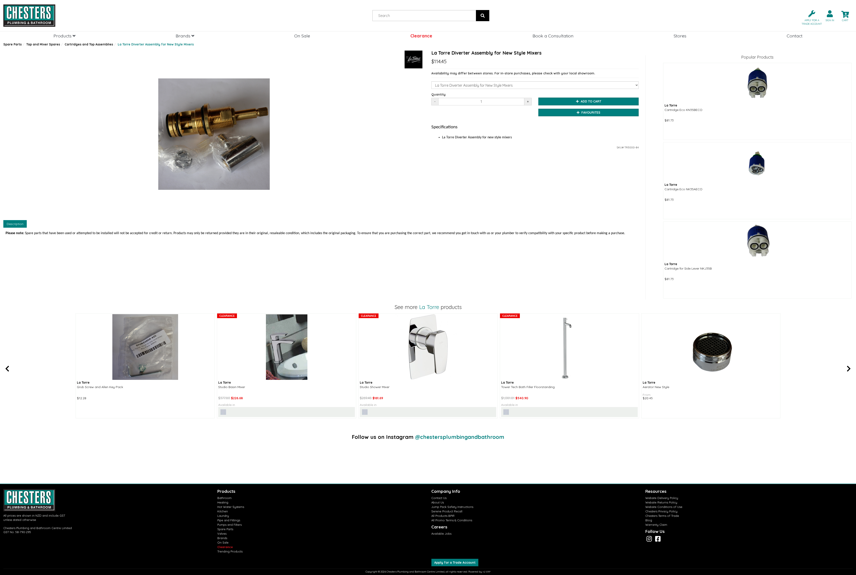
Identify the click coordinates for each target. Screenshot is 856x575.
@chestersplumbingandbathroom (459, 437)
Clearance (421, 36)
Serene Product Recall (446, 511)
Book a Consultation (553, 36)
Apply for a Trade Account (454, 563)
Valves (221, 533)
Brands (183, 36)
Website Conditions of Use (663, 507)
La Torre (429, 307)
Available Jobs (441, 533)
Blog (648, 520)
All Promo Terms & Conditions (451, 520)
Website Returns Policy (661, 502)
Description (15, 224)
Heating (222, 502)
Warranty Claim (656, 524)
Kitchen (222, 511)
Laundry (223, 516)
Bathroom (224, 498)
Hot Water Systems (230, 507)
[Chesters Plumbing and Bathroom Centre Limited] (107, 15)
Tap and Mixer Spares (43, 44)
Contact (794, 36)
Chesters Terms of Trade (662, 516)
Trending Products (230, 551)
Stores (680, 36)
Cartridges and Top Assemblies (89, 44)
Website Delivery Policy (661, 498)
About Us (437, 502)
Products (63, 36)
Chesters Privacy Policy (661, 511)
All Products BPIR (443, 516)
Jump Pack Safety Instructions (452, 507)
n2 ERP (486, 571)
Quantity (438, 94)
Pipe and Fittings (228, 520)
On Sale (302, 36)
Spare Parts (12, 44)
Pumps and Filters (229, 524)
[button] (810, 17)
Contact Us (439, 498)
